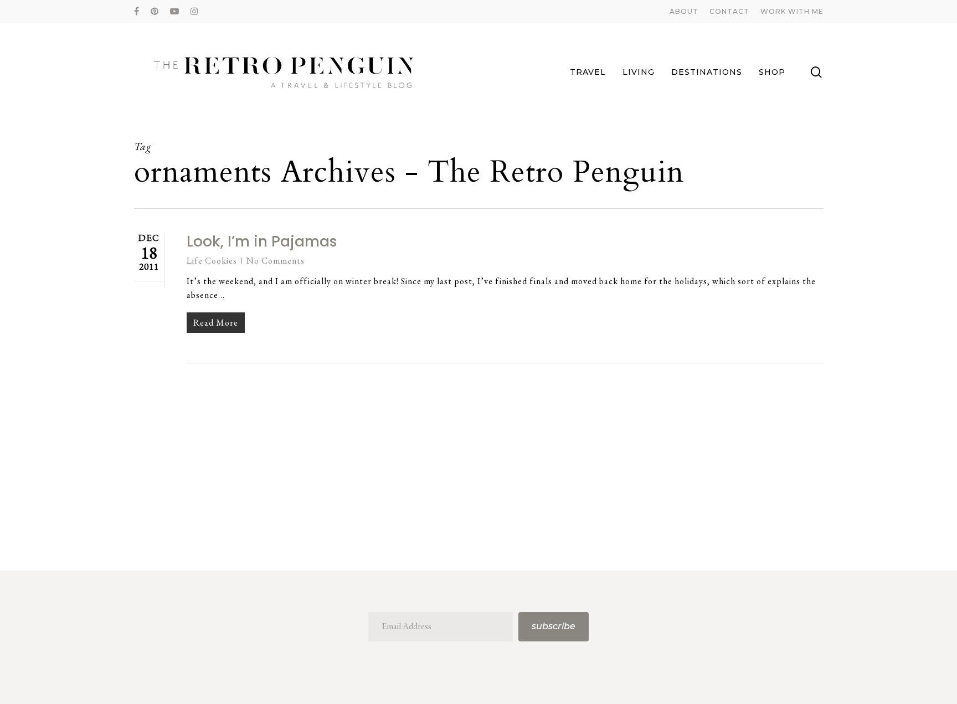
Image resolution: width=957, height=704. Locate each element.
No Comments (275, 260)
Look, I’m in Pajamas (262, 241)
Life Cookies (212, 260)
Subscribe (553, 626)
